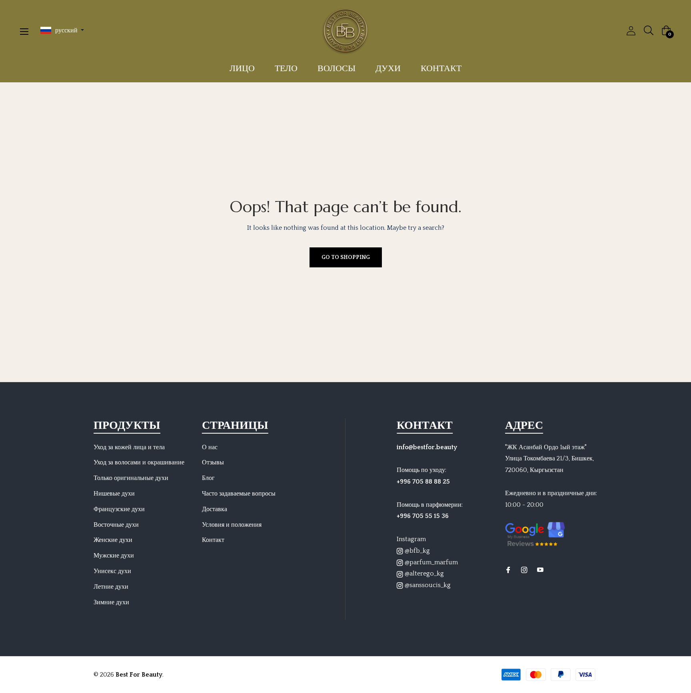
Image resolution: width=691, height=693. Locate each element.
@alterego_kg (423, 573)
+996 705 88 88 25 (423, 481)
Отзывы (213, 462)
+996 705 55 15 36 (423, 516)
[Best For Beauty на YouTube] (540, 570)
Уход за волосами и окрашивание (139, 462)
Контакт (213, 540)
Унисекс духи (112, 571)
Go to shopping (346, 257)
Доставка (214, 509)
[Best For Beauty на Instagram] (524, 570)
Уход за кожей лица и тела (129, 447)
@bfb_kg (416, 550)
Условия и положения (232, 524)
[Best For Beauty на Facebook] (508, 570)
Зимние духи (111, 602)
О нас (210, 447)
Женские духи (113, 540)
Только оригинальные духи (131, 478)
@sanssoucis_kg (427, 585)
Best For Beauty (139, 674)
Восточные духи (116, 524)
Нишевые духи (114, 493)
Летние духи (111, 586)
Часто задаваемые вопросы (239, 493)
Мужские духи (114, 555)
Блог (208, 478)
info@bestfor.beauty (427, 447)
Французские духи (119, 509)
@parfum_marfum (430, 562)
